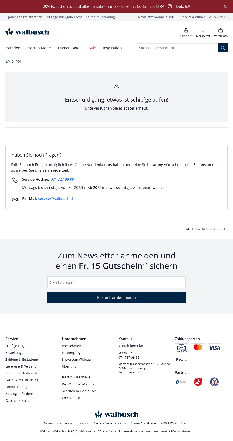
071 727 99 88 (62, 179)
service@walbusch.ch (56, 198)
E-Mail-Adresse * (62, 282)
